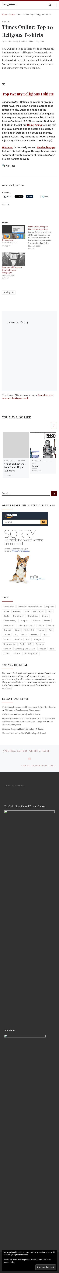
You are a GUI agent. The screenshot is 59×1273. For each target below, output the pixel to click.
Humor (12, 15)
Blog (50, 611)
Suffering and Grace (25, 649)
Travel (6, 653)
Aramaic (17, 611)
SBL (30, 644)
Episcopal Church (26, 625)
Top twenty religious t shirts (28, 93)
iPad (50, 630)
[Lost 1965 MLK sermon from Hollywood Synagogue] (13, 259)
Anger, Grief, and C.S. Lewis (28, 714)
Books (6, 616)
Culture (36, 621)
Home (4, 15)
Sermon (7, 649)
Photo (46, 635)
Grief (17, 630)
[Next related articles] (54, 425)
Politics (18, 639)
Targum (42, 649)
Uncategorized (31, 653)
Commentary (9, 621)
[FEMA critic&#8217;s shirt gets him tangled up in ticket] (41, 237)
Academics (8, 607)
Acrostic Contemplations (30, 607)
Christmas (33, 616)
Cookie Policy (9, 1262)
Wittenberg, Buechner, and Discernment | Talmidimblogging (29, 707)
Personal (34, 635)
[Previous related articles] (47, 425)
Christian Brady (11, 41)
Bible (27, 611)
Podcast (7, 639)
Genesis (7, 630)
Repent (35, 465)
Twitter (16, 653)
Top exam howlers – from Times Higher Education (15, 467)
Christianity (18, 616)
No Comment (7, 240)
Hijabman (7, 147)
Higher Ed (29, 630)
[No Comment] (13, 232)
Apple (6, 611)
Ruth (22, 644)
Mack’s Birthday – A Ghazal (31, 729)
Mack (24, 635)
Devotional (8, 625)
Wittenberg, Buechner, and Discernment (22, 710)
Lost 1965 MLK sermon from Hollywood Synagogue (12, 270)
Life (16, 635)
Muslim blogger (46, 147)
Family (51, 625)
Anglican (50, 607)
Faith (41, 625)
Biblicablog (38, 611)
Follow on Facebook (14, 785)
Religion (38, 639)
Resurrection (9, 644)
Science (40, 644)
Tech (52, 649)
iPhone (6, 635)
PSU (28, 639)
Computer (25, 621)
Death (47, 621)
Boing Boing (35, 125)
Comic (45, 616)
